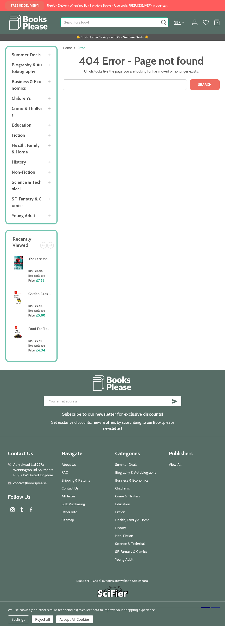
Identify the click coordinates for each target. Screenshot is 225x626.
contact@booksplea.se (30, 483)
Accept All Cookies (75, 619)
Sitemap (68, 520)
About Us (69, 464)
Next (50, 245)
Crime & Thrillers (27, 112)
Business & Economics (26, 85)
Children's (21, 98)
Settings (18, 619)
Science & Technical (27, 185)
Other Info (69, 512)
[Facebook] (31, 509)
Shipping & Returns (76, 480)
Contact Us (70, 488)
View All (175, 464)
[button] (112, 592)
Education (21, 125)
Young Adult (23, 215)
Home (67, 48)
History (19, 162)
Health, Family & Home (26, 149)
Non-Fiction (23, 172)
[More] (49, 55)
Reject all (42, 619)
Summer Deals (26, 54)
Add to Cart (41, 286)
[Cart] (217, 22)
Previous (43, 245)
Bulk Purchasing (73, 504)
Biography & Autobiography (27, 68)
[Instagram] (12, 509)
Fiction (18, 135)
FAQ (65, 472)
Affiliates (68, 496)
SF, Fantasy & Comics (26, 202)
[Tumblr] (21, 509)
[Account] (195, 22)
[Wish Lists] (206, 22)
